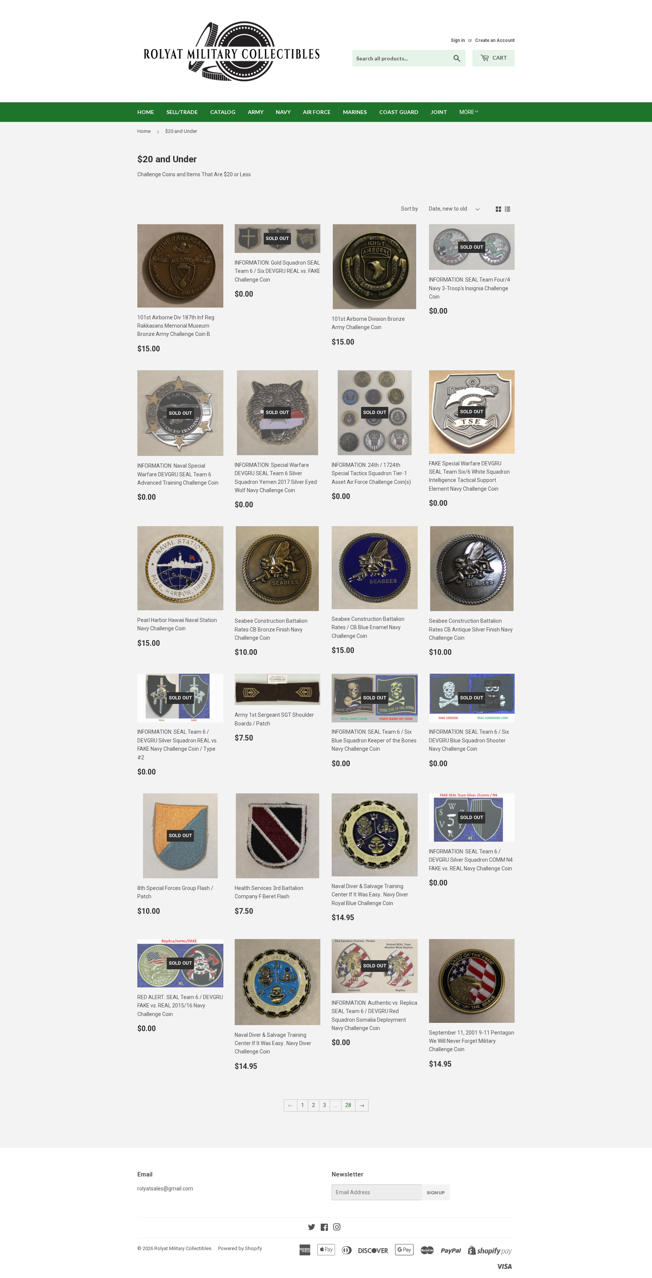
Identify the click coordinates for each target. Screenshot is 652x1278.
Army (255, 112)
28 (348, 1105)
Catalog (222, 112)
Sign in (458, 40)
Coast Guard (398, 112)
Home (145, 112)
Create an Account (495, 40)
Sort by (409, 209)
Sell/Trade (182, 112)
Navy (283, 112)
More (467, 112)
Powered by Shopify (240, 1248)
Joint (439, 112)
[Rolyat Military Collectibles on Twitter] (311, 1228)
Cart (499, 57)
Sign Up (436, 1192)
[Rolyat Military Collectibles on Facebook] (324, 1228)
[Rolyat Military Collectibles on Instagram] (337, 1228)
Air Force (317, 112)
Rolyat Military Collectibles (182, 1248)
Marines (355, 112)
